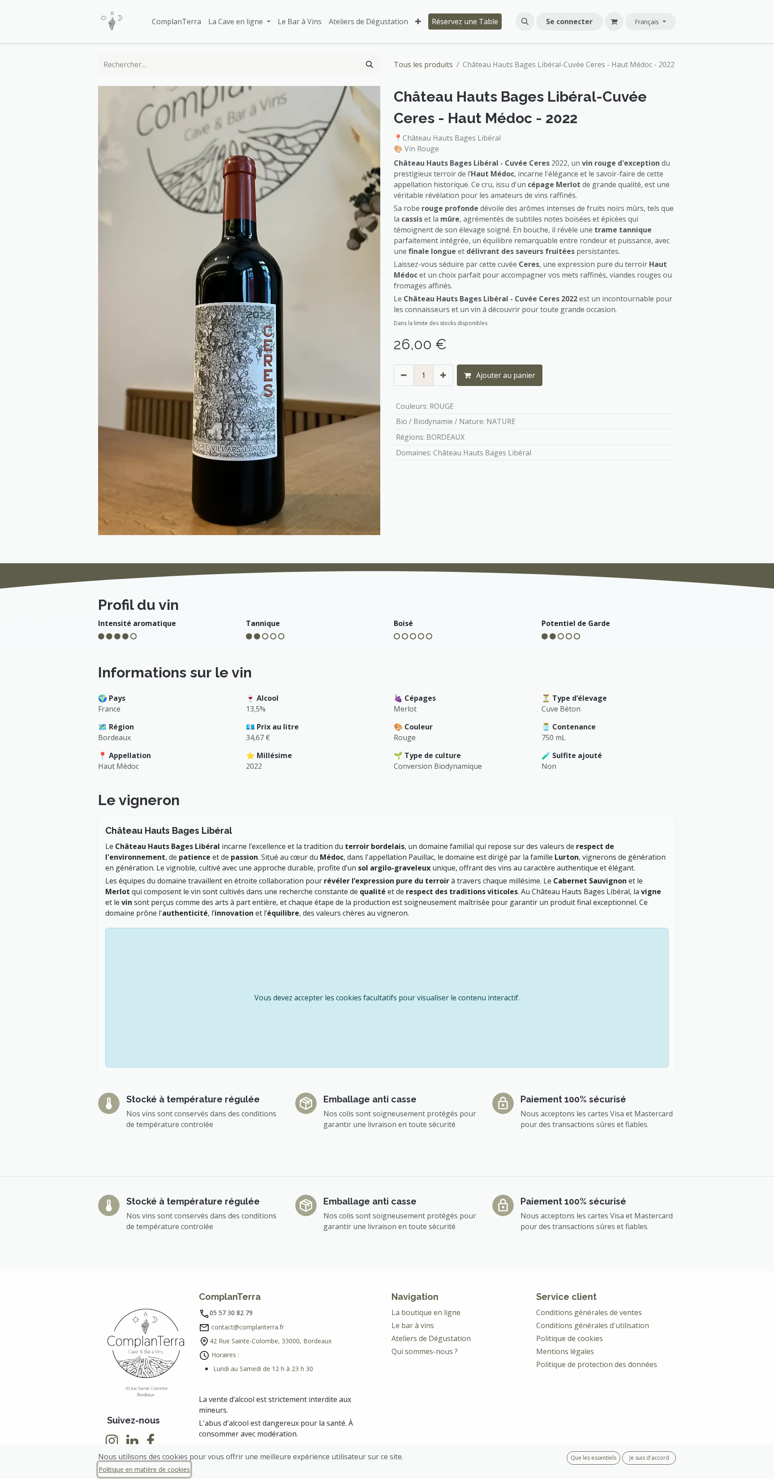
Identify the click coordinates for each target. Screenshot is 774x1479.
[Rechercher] (369, 64)
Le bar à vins (412, 1325)
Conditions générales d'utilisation (592, 1325)
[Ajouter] (443, 375)
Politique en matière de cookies (144, 1469)
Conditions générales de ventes (590, 1312)
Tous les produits (423, 64)
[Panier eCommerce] (614, 21)
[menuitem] (176, 21)
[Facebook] (150, 1441)
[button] (525, 21)
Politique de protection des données (597, 1364)
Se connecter (569, 21)
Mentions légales (565, 1351)
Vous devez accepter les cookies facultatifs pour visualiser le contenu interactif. (387, 998)
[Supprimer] (404, 375)
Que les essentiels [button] (593, 1458)
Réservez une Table (465, 21)
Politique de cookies (569, 1338)
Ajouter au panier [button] (504, 375)
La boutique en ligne (425, 1312)
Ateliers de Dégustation (431, 1338)
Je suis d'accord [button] (649, 1458)
